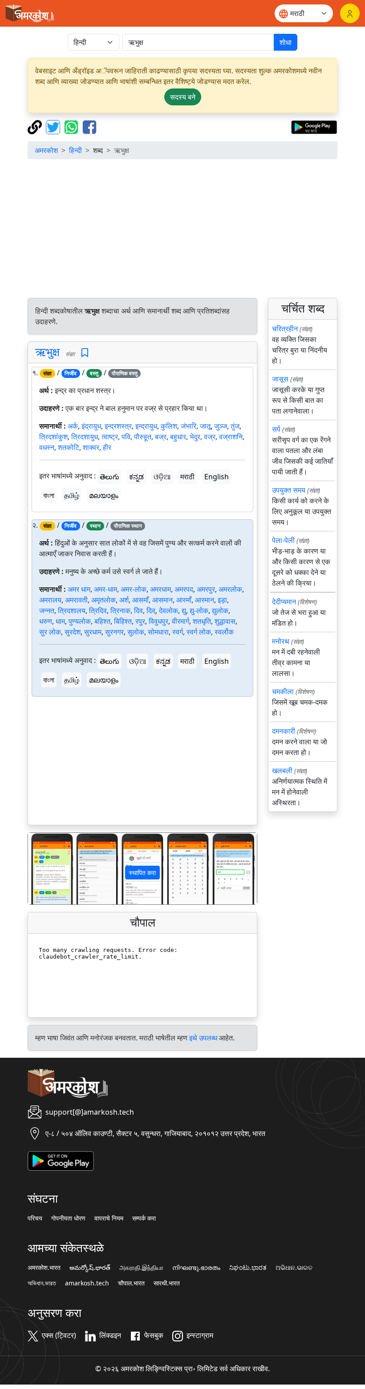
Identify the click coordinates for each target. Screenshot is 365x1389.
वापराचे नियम (108, 1218)
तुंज (235, 426)
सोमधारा (158, 632)
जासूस (280, 379)
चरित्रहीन (285, 328)
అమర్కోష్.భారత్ (89, 1267)
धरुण (45, 621)
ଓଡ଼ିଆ (162, 477)
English (216, 477)
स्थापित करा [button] (142, 872)
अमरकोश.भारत (44, 1267)
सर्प (276, 429)
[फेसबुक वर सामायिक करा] (89, 126)
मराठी (187, 477)
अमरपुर (206, 589)
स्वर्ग (177, 632)
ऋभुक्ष (47, 352)
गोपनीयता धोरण (68, 1218)
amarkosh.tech (87, 1283)
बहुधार (178, 437)
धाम (60, 621)
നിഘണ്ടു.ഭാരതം (196, 1267)
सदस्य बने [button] (182, 97)
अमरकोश (46, 150)
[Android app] (61, 1160)
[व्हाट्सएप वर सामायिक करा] (72, 126)
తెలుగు (109, 477)
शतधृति (202, 621)
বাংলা (48, 495)
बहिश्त (102, 621)
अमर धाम (79, 589)
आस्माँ (183, 600)
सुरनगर (114, 632)
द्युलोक (220, 610)
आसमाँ (140, 600)
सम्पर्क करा (144, 1218)
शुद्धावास (225, 621)
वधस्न (46, 447)
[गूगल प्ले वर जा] (314, 126)
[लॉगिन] (350, 13)
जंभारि (188, 426)
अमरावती (76, 600)
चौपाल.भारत (131, 1283)
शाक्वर (91, 447)
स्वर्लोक (224, 632)
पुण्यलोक (80, 621)
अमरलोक (230, 589)
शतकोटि (68, 447)
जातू (205, 426)
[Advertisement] (182, 228)
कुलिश (169, 426)
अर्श (124, 600)
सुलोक (135, 632)
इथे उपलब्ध (203, 1038)
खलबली (282, 770)
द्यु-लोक (199, 610)
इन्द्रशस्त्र (118, 426)
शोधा (286, 42)
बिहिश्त (123, 621)
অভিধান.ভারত (42, 1283)
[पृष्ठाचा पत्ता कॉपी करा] (36, 126)
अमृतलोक (103, 600)
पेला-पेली (283, 540)
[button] (45, 868)
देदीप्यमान (284, 601)
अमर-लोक (133, 589)
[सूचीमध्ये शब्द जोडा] (84, 353)
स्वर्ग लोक (199, 632)
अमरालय (50, 600)
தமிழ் (71, 495)
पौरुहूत (142, 437)
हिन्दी (75, 150)
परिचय (35, 1218)
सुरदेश (73, 632)
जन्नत (46, 610)
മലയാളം (103, 495)
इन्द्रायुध (146, 426)
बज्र (160, 437)
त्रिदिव (98, 610)
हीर (107, 447)
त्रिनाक (120, 610)
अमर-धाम (105, 589)
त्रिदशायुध (84, 437)
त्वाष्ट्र (109, 437)
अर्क (73, 426)
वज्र (209, 437)
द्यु (184, 610)
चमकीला (283, 691)
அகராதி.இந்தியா (141, 1267)
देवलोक (168, 610)
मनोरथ (280, 641)
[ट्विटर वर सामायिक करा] (54, 126)
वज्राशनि (231, 437)
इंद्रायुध (91, 426)
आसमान (162, 600)
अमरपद (183, 589)
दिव (138, 610)
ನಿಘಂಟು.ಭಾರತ (248, 1267)
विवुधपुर (158, 621)
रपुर (140, 621)
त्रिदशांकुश (53, 437)
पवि (126, 437)
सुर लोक (50, 632)
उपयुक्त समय (288, 490)
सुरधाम (92, 632)
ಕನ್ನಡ (136, 477)
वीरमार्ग (180, 621)
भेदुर (195, 437)
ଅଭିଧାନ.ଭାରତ (294, 1267)
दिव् (150, 610)
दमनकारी (283, 731)
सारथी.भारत (167, 1283)
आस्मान (204, 600)
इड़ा (222, 600)
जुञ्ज (220, 426)
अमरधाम (160, 589)
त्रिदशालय (71, 610)
